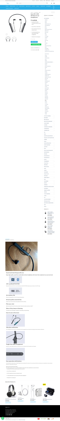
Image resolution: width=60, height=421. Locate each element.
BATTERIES (46, 117)
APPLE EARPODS (33, 399)
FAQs (44, 0)
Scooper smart (46, 173)
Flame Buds (46, 48)
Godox (46, 55)
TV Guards (46, 104)
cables (46, 34)
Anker (46, 21)
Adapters (46, 19)
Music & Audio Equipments (48, 150)
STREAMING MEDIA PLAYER (49, 186)
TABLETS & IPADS (12, 6)
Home (32, 12)
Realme (46, 90)
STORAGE (45, 184)
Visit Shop (41, 0)
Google (46, 56)
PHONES (7, 6)
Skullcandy (46, 97)
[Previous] (7, 23)
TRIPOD (45, 191)
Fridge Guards (47, 49)
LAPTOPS (33, 6)
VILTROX (46, 109)
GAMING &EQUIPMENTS (48, 135)
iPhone (46, 67)
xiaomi (45, 206)
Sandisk (46, 94)
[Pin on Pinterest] (36, 50)
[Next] (27, 23)
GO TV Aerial (47, 53)
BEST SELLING (46, 119)
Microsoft (46, 78)
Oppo (46, 83)
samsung (46, 93)
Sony (40, 12)
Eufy (45, 44)
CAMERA (37, 6)
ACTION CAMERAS (47, 115)
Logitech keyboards (48, 74)
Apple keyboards (47, 25)
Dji (45, 41)
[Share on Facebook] (31, 50)
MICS (45, 148)
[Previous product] (54, 12)
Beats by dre (47, 30)
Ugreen (46, 105)
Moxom (46, 79)
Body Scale (46, 32)
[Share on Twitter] (33, 50)
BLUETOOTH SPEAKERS (48, 121)
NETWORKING (46, 152)
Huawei (46, 63)
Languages (52, 0)
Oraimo (46, 86)
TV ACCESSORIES (47, 193)
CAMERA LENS (42, 6)
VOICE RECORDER (47, 199)
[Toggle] (54, 18)
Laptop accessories (47, 70)
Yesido (46, 113)
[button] (48, 0)
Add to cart (34, 41)
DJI (44, 132)
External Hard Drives (48, 45)
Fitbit (46, 47)
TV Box (45, 195)
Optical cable (47, 85)
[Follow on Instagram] (8, 415)
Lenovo (46, 71)
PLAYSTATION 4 (46, 155)
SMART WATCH (28, 6)
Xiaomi (46, 112)
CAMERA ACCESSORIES (9, 8)
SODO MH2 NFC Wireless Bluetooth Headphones (10, 399)
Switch (46, 101)
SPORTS (45, 182)
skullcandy (46, 98)
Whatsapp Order (36, 44)
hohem (45, 141)
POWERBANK (46, 161)
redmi (45, 168)
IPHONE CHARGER (21, 398)
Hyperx (46, 64)
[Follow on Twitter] (9, 415)
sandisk (45, 170)
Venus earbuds (47, 108)
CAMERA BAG (46, 128)
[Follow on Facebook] (6, 415)
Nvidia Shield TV (47, 81)
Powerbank (46, 89)
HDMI (46, 60)
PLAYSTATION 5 (46, 157)
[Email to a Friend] (35, 50)
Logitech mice (47, 75)
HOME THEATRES (21, 6)
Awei (45, 26)
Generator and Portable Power (49, 51)
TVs (17, 6)
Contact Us (37, 0)
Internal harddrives (48, 66)
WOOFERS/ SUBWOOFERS (48, 202)
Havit (46, 59)
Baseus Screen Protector (48, 29)
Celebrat (46, 37)
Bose (45, 33)
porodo (45, 159)
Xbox (45, 204)
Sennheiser (46, 175)
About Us (33, 0)
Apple (46, 22)
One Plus (46, 82)
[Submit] (47, 3)
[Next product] (52, 12)
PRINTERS (45, 164)
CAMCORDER (46, 123)
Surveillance (46, 188)
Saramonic (46, 96)
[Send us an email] (11, 415)
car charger (46, 36)
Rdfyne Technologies (22, 419)
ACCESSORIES (48, 6)
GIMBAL (45, 139)
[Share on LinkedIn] (38, 50)
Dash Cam (46, 40)
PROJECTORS (46, 166)
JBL (45, 68)
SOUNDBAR (46, 181)
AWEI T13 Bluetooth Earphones (47, 399)
